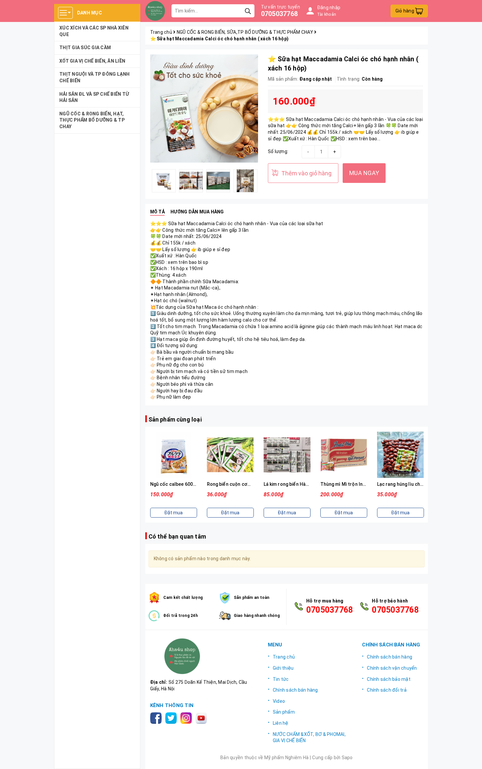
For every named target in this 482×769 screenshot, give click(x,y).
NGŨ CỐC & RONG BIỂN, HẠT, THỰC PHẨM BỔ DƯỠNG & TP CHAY (92, 120)
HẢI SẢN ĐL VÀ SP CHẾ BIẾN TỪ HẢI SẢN (94, 97)
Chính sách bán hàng (295, 690)
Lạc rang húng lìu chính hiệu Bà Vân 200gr (422, 484)
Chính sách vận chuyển (392, 668)
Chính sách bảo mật (389, 679)
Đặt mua (173, 512)
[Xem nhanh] (173, 455)
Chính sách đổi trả (387, 690)
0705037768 (279, 14)
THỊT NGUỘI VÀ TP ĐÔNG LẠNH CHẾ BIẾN (94, 77)
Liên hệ (281, 723)
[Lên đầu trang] (470, 757)
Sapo (347, 757)
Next (263, 181)
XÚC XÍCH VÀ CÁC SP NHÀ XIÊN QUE (94, 31)
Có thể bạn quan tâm (177, 536)
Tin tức (281, 679)
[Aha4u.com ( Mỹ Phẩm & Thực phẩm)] (155, 11)
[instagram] (187, 717)
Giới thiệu (283, 668)
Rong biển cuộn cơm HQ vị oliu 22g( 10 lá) (251, 484)
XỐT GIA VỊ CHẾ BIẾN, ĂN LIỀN (92, 61)
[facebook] (157, 717)
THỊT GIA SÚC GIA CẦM (85, 47)
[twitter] (172, 717)
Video (279, 701)
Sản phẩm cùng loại (175, 419)
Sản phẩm (284, 712)
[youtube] (202, 717)
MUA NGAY (364, 172)
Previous (145, 181)
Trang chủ (284, 657)
